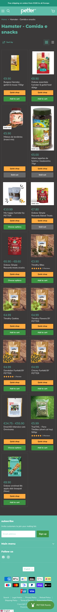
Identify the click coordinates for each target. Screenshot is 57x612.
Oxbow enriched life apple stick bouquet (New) (13, 488)
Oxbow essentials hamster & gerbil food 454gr (41, 85)
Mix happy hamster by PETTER (14, 214)
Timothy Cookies (11, 318)
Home (4, 19)
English (27, 569)
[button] (7, 611)
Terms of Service (27, 600)
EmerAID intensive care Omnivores (14, 428)
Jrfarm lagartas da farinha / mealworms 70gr (40, 161)
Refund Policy (45, 597)
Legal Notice (17, 597)
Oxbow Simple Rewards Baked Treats (41, 214)
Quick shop (14, 92)
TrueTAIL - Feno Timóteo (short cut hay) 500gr (42, 429)
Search (6, 597)
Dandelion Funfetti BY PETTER (14, 372)
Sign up (43, 533)
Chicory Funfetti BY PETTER (40, 372)
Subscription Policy (44, 600)
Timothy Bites (37, 265)
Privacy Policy (31, 597)
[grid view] (46, 42)
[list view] (53, 42)
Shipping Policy (11, 600)
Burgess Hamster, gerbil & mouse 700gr (14, 83)
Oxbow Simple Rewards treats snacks (14, 266)
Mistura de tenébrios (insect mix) (13, 138)
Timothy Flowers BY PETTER (40, 320)
